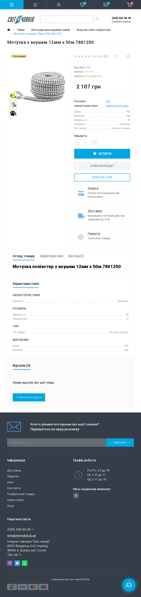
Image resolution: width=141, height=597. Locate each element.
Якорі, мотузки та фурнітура (94, 29)
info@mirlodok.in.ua (21, 535)
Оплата (93, 188)
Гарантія (94, 233)
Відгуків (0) (76, 256)
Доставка (95, 211)
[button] (58, 4)
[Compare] (128, 56)
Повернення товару (21, 494)
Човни (20, 29)
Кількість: (81, 136)
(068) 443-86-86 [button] (19, 529)
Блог (10, 482)
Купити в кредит (102, 165)
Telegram (17, 563)
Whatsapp (24, 563)
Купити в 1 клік (102, 177)
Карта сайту (15, 500)
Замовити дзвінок (121, 21)
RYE (88, 67)
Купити (104, 153)
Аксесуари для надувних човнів (50, 29)
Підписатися (119, 442)
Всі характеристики (117, 103)
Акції (10, 506)
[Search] (97, 19)
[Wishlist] (116, 56)
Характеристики (51, 256)
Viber (10, 563)
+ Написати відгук (28, 397)
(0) (105, 56)
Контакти (14, 488)
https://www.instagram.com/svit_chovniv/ (76, 495)
